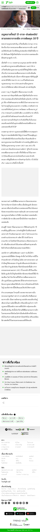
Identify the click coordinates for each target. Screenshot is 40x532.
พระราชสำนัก (5, 442)
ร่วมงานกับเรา (11, 489)
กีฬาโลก (17, 472)
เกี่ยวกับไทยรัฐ (20, 489)
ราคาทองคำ (30, 447)
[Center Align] (38, 7)
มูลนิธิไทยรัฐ (29, 489)
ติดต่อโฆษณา (28, 495)
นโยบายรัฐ (18, 444)
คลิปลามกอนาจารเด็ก (30, 418)
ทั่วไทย (29, 29)
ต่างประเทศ (30, 444)
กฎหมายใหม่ (5, 421)
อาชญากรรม (4, 447)
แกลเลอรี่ (3, 474)
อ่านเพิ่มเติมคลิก (8, 8)
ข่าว (25, 29)
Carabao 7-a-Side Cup (22, 474)
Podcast (30, 460)
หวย (29, 458)
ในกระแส (29, 442)
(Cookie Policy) (22, 8)
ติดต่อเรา (20, 495)
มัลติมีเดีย (17, 463)
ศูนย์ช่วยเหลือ (19, 491)
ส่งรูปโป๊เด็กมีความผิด (16, 421)
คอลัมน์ (30, 456)
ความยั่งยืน (4, 449)
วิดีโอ (16, 460)
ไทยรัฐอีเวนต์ (5, 481)
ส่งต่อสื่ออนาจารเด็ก (29, 421)
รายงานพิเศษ (5, 456)
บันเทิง (3, 458)
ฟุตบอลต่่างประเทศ (6, 470)
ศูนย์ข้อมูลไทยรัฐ (5, 491)
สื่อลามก (5, 418)
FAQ (13, 491)
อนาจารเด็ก (12, 418)
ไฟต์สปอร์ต (4, 472)
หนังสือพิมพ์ (18, 456)
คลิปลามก (20, 418)
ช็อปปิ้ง (3, 479)
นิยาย (2, 460)
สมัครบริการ (30, 2)
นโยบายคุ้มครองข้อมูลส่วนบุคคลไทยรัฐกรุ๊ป (12, 493)
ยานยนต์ (17, 447)
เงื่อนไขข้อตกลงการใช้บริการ (9, 495)
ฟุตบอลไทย (18, 470)
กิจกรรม (3, 489)
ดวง (16, 458)
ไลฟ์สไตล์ (3, 463)
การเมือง (3, 444)
